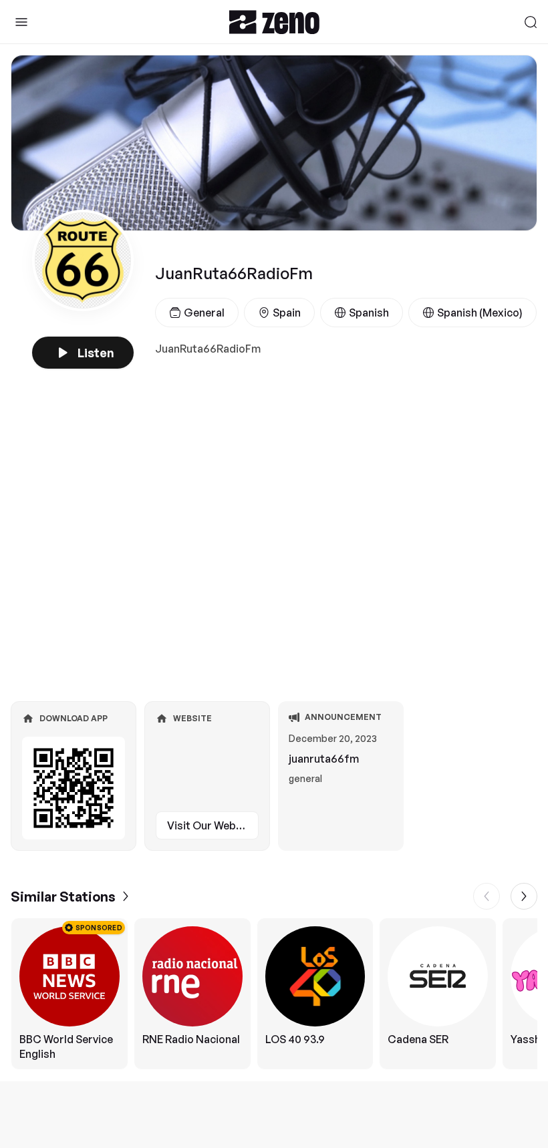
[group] (274, 994)
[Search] (531, 22)
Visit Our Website (211, 825)
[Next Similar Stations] (524, 896)
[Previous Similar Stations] (486, 896)
